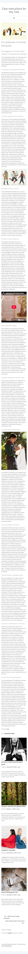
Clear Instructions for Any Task (14, 10)
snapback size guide (8, 850)
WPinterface (8, 946)
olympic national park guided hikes (13, 806)
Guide (7, 729)
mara (19, 767)
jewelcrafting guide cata (9, 892)
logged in (10, 933)
